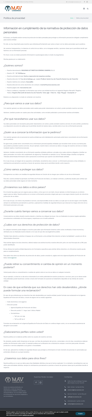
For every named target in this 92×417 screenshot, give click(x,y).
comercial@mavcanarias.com (76, 390)
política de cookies (28, 415)
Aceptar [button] (80, 413)
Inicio (71, 18)
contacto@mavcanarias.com (74, 2)
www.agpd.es (12, 257)
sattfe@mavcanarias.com (74, 397)
